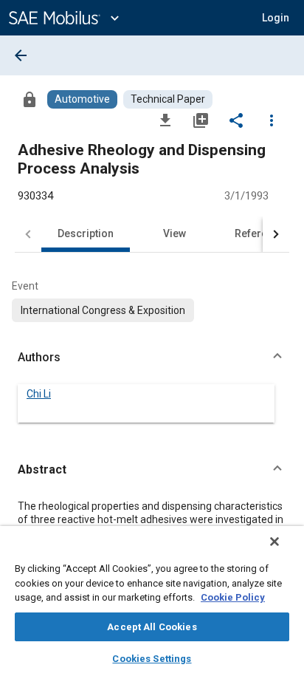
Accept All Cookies (151, 626)
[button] (152, 357)
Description (86, 233)
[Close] (274, 541)
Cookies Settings (151, 658)
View (174, 233)
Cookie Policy (233, 597)
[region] (152, 601)
